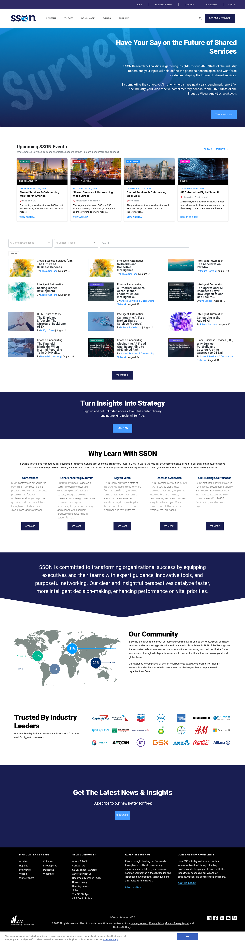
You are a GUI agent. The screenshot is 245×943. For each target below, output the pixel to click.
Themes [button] (68, 18)
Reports (23, 865)
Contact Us (211, 4)
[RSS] (235, 918)
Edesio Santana (49, 271)
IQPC (132, 917)
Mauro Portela (208, 271)
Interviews (25, 869)
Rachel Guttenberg (50, 356)
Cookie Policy (79, 882)
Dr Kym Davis (47, 330)
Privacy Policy (156, 923)
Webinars (48, 873)
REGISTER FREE (189, 217)
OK (187, 936)
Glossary (189, 4)
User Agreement (81, 886)
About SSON (79, 861)
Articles (23, 861)
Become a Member (220, 18)
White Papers (26, 877)
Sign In (231, 4)
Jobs (75, 890)
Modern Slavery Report (177, 923)
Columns (48, 861)
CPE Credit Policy (82, 898)
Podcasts (48, 869)
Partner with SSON (163, 4)
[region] (122, 937)
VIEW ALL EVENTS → (216, 149)
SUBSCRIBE (122, 815)
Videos (23, 873)
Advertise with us (82, 873)
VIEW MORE (122, 375)
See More (30, 526)
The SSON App (80, 894)
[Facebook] (216, 918)
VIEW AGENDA (27, 217)
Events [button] (107, 18)
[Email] (229, 918)
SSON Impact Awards (84, 869)
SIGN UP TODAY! (187, 883)
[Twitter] (223, 918)
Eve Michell (206, 300)
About (139, 4)
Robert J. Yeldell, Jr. (131, 327)
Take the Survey (223, 114)
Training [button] (124, 18)
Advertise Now (133, 887)
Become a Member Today (86, 877)
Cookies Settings (122, 927)
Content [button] (51, 18)
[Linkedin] (210, 918)
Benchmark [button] (87, 18)
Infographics (50, 865)
